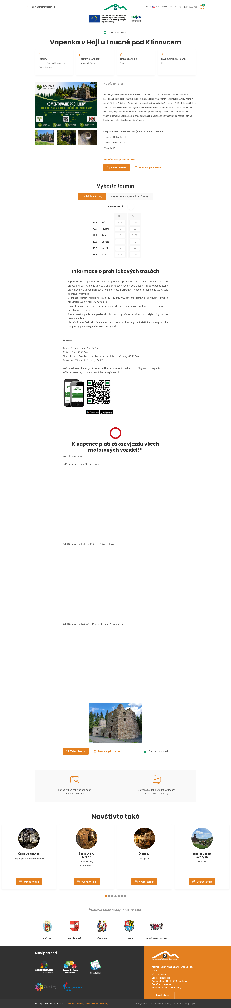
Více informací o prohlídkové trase (119, 159)
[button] (106, 896)
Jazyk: (148, 6)
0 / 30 (134, 222)
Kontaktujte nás (163, 995)
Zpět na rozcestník (118, 32)
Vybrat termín (118, 167)
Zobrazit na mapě (45, 67)
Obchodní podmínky (75, 1003)
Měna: (167, 6)
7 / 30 (120, 222)
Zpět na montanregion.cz (43, 7)
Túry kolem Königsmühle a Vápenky (129, 196)
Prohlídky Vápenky (92, 196)
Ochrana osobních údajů (97, 1003)
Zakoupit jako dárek (150, 167)
